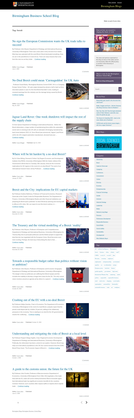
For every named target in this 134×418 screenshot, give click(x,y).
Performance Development (103, 218)
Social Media (99, 225)
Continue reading (40, 59)
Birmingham (113, 249)
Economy (98, 185)
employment (98, 262)
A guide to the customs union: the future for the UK (42, 369)
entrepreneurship (107, 262)
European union (99, 268)
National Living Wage (102, 212)
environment (116, 262)
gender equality (99, 271)
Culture (98, 179)
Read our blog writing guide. (105, 81)
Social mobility (100, 228)
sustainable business (100, 287)
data (114, 255)
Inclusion (98, 199)
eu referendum (107, 265)
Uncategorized (100, 235)
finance (113, 268)
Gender (98, 195)
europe (114, 265)
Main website (112, 2)
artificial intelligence (103, 249)
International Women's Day (101, 274)
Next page (86, 402)
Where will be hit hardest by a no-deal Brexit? (39, 154)
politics (97, 278)
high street (115, 271)
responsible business (113, 278)
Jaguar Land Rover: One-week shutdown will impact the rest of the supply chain (49, 118)
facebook (107, 268)
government (108, 271)
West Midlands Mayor (102, 238)
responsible (103, 278)
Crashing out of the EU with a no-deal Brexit (38, 300)
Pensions (98, 215)
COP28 (97, 255)
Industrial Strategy (101, 202)
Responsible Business (102, 222)
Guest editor (20, 176)
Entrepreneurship (100, 189)
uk (112, 287)
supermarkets (98, 284)
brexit (96, 252)
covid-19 (102, 255)
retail (96, 281)
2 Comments (85, 71)
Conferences (99, 172)
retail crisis (102, 281)
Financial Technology (102, 192)
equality (97, 265)
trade (108, 287)
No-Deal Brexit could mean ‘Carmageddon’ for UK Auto (45, 80)
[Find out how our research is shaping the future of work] (108, 43)
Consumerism (100, 176)
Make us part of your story (112, 21)
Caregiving (99, 169)
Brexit (98, 162)
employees (110, 258)
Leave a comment (84, 108)
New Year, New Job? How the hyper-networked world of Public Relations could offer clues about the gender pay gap (108, 112)
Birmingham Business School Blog (35, 15)
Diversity (98, 182)
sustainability (106, 284)
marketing (112, 274)
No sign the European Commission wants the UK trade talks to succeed (48, 43)
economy (103, 258)
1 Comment (86, 325)
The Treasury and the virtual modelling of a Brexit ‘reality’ (46, 225)
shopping (109, 281)
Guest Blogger (20, 67)
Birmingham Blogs (111, 6)
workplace (117, 287)
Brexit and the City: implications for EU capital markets (44, 189)
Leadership (99, 205)
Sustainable (115, 284)
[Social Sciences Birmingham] (108, 143)
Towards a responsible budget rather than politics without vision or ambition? (49, 262)
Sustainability (100, 232)
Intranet (119, 2)
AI (95, 249)
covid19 (109, 255)
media (118, 274)
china (107, 252)
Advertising (99, 159)
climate (112, 252)
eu (101, 265)
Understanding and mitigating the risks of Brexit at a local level (49, 333)
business (102, 252)
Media (98, 209)
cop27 (117, 252)
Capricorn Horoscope (101, 166)
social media (116, 281)
